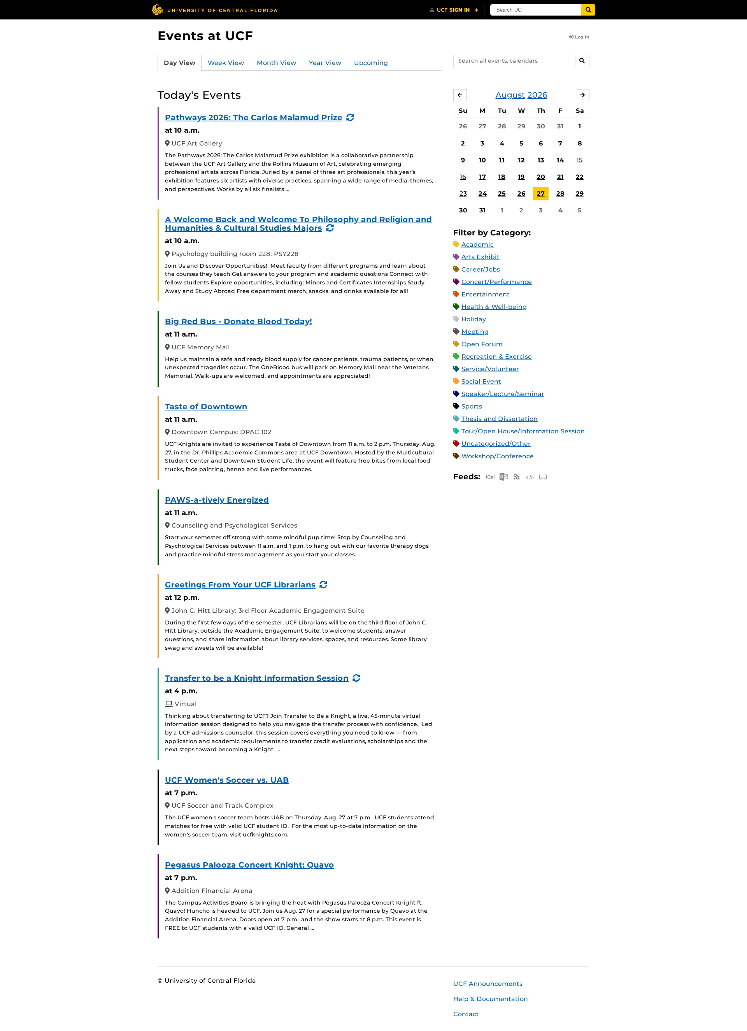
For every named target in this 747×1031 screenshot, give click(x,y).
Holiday (473, 319)
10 (482, 160)
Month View (276, 63)
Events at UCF (205, 35)
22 (580, 177)
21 (560, 177)
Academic (477, 244)
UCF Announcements (488, 983)
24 (483, 193)
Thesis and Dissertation (499, 419)
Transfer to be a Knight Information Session (257, 678)
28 (502, 126)
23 (463, 193)
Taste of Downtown (206, 406)
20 (541, 177)
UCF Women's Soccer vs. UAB (227, 780)
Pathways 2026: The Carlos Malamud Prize (253, 117)
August (510, 95)
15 (580, 160)
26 (463, 126)
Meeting (475, 331)
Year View (325, 63)
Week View (226, 63)
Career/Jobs (480, 269)
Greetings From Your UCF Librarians (240, 584)
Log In (582, 37)
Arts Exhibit (480, 257)
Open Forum (482, 344)
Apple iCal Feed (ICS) (490, 476)
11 (502, 160)
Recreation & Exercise (496, 356)
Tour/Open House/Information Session (523, 431)
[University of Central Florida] (214, 10)
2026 (537, 95)
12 (521, 160)
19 (521, 177)
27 (482, 126)
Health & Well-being (494, 306)
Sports (471, 406)
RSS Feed (516, 476)
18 (501, 177)
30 (541, 126)
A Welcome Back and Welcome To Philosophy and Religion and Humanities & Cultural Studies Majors (298, 224)
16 (463, 177)
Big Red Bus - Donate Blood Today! (238, 321)
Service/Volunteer (490, 369)
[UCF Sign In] (454, 10)
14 (560, 160)
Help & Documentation (490, 999)
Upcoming (371, 63)
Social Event (481, 381)
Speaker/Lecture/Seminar (502, 394)
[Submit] (588, 10)
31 (560, 126)
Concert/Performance (496, 282)
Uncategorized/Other (496, 443)
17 (482, 177)
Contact (466, 1014)
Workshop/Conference (497, 456)
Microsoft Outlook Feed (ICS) (503, 476)
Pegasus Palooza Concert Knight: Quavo (249, 865)
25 (502, 193)
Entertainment (485, 294)
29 (521, 126)
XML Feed (530, 476)
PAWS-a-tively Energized (217, 500)
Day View (179, 63)
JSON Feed (543, 476)
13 (541, 160)
